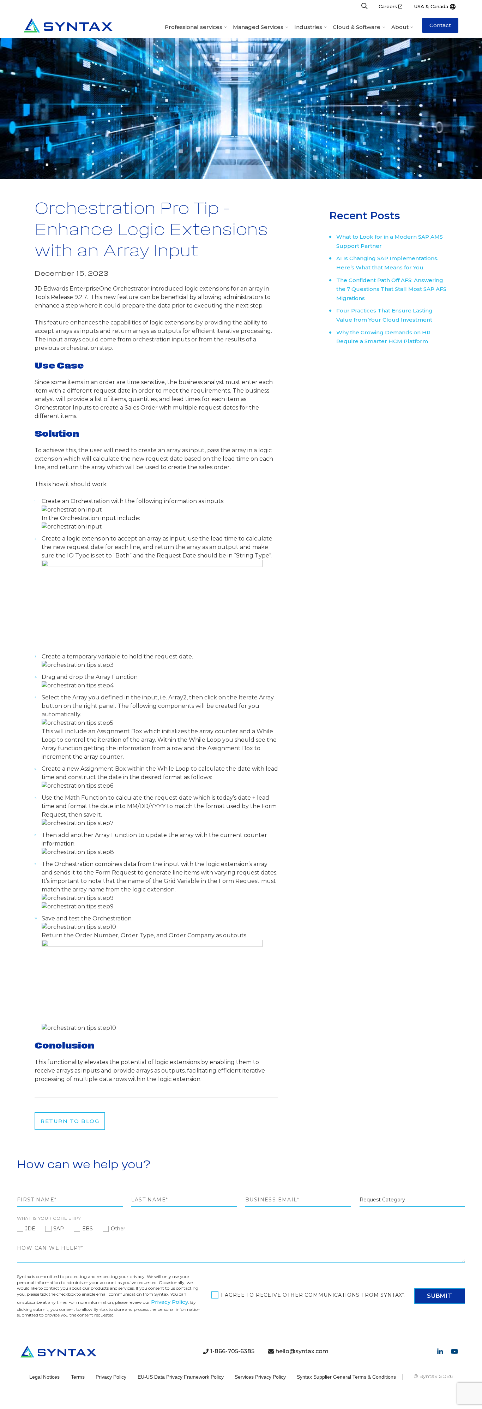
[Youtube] (454, 1351)
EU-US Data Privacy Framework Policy (181, 1377)
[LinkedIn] (440, 1351)
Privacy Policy (169, 1301)
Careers (388, 6)
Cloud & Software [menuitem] (356, 27)
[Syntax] (68, 25)
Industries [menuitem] (308, 27)
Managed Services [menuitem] (258, 27)
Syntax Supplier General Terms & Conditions (346, 1377)
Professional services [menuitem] (193, 27)
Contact (440, 25)
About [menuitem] (400, 27)
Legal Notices (44, 1377)
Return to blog (70, 1121)
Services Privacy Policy (260, 1377)
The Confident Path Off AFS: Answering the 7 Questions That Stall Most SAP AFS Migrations (391, 289)
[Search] (364, 6)
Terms (78, 1377)
